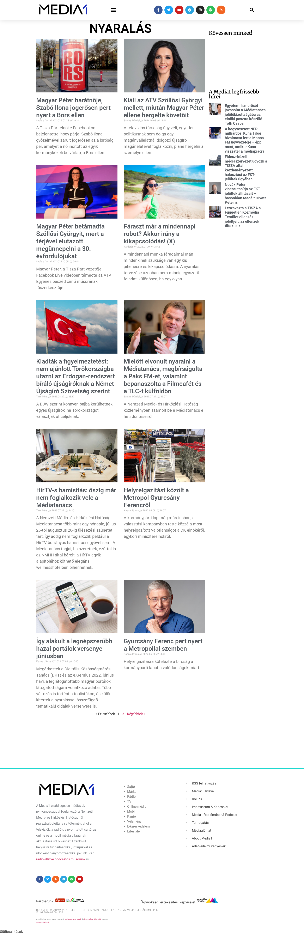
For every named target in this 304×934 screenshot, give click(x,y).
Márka (131, 792)
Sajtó (131, 787)
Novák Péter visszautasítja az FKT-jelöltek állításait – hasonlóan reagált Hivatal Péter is (246, 193)
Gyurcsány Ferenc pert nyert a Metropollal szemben (163, 644)
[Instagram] (200, 10)
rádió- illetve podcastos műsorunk (60, 859)
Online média (136, 806)
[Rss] (221, 10)
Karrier (132, 816)
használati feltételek (93, 919)
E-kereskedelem (138, 826)
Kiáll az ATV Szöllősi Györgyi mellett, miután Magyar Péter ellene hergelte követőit (164, 108)
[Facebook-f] (158, 10)
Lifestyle (133, 831)
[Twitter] (168, 10)
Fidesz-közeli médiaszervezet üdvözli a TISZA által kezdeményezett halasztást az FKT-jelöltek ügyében (246, 167)
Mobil (131, 811)
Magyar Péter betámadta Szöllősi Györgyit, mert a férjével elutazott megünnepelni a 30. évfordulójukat (70, 241)
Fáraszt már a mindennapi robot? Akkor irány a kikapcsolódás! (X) (160, 234)
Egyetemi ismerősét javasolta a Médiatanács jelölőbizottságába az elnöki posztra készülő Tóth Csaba (245, 114)
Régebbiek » (136, 714)
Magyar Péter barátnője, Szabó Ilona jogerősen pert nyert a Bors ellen (73, 108)
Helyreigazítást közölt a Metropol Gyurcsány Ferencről (156, 498)
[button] (113, 10)
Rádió (131, 797)
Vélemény (134, 821)
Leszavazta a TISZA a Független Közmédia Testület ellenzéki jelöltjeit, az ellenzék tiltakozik (243, 217)
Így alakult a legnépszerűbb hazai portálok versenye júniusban (74, 648)
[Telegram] (189, 10)
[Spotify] (210, 10)
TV (129, 802)
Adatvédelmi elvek (73, 919)
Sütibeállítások (42, 922)
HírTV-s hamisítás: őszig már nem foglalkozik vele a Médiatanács (76, 498)
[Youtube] (179, 10)
